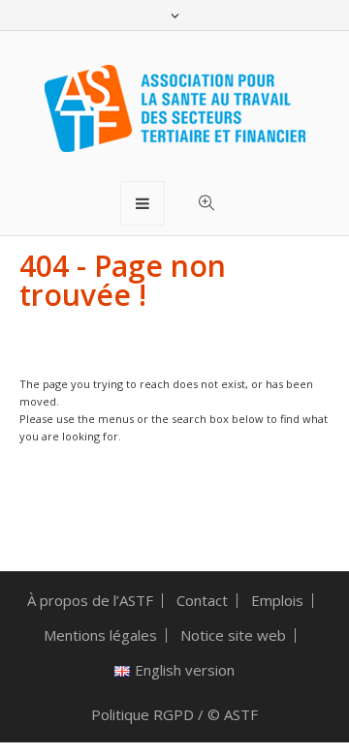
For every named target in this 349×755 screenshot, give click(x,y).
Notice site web (233, 635)
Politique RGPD (142, 714)
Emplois (277, 600)
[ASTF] (174, 108)
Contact (202, 600)
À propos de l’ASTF (90, 600)
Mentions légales (100, 635)
